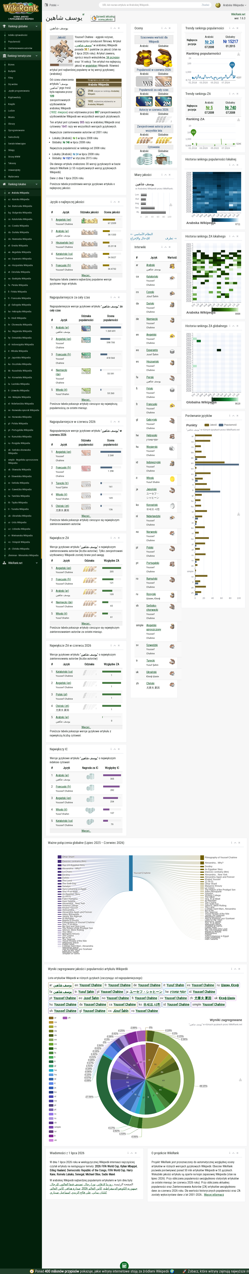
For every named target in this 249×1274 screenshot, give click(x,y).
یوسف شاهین (62, 992)
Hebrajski (151, 435)
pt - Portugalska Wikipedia (20, 430)
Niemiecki (152, 319)
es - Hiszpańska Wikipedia (20, 265)
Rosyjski (151, 594)
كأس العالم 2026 (92, 1188)
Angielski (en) (63, 219)
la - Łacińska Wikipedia (19, 384)
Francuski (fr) (63, 265)
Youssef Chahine (90, 985)
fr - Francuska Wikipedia (19, 298)
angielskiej (91, 65)
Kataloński (152, 276)
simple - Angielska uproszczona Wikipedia (23, 461)
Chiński (150, 683)
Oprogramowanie (16, 130)
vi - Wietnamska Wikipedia (20, 535)
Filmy (10, 77)
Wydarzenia (13, 176)
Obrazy (11, 123)
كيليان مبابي (99, 1192)
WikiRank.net (238, 14)
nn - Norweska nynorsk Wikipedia (23, 410)
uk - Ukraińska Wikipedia (19, 515)
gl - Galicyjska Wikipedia (19, 304)
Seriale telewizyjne (17, 143)
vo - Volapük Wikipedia (19, 542)
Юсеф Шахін (227, 998)
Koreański (152, 505)
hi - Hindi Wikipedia (17, 318)
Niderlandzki (153, 516)
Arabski (150, 265)
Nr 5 (209, 107)
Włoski (150, 478)
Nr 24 (209, 42)
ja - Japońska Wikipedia (19, 357)
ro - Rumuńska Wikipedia (20, 436)
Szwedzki (152, 645)
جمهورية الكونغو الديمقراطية (120, 1188)
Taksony (12, 163)
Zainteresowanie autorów (20, 48)
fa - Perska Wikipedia (18, 285)
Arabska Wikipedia (233, 5)
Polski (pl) (61, 694)
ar (83, 14)
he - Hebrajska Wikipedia (19, 311)
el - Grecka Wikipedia (18, 245)
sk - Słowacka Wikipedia (19, 469)
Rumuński (151, 578)
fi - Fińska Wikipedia (17, 291)
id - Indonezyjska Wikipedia (21, 344)
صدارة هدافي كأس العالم (65, 1188)
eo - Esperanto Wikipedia (20, 258)
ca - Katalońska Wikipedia (20, 219)
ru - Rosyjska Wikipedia (19, 443)
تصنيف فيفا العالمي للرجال (66, 1184)
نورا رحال (90, 1184)
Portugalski (152, 563)
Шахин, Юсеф (230, 985)
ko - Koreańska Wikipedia (20, 377)
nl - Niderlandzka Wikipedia (21, 403)
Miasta (11, 117)
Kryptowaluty (14, 97)
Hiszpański (152, 361)
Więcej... (86, 275)
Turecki (150, 660)
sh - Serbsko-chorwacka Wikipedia (19, 452)
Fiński (149, 388)
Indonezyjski (153, 462)
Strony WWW (14, 156)
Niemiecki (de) (64, 602)
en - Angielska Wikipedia (19, 252)
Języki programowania (19, 90)
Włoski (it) (61, 390)
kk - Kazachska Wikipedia (20, 370)
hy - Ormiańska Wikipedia (20, 337)
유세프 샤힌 (151, 1004)
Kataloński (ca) (64, 254)
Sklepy (11, 150)
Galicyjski (151, 419)
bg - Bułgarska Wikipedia (20, 212)
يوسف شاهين (84, 45)
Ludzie (11, 110)
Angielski (151, 334)
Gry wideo (13, 84)
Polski (53, 5)
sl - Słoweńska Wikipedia (20, 476)
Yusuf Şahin (86, 992)
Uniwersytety (14, 170)
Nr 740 (230, 107)
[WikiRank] (21, 7)
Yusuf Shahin (175, 985)
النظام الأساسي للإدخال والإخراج (141, 236)
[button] (111, 28)
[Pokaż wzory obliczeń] (124, 1266)
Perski (150, 377)
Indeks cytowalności (17, 35)
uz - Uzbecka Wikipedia (19, 529)
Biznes (11, 64)
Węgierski (151, 447)
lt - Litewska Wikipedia (18, 390)
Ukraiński (151, 672)
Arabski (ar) (62, 231)
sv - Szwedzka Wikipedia (20, 489)
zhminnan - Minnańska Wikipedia (23, 555)
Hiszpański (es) (64, 242)
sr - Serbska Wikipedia (18, 482)
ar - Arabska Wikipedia (18, 192)
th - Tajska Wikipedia (18, 502)
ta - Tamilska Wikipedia (19, 496)
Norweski (151, 532)
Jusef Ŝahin (91, 998)
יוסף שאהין (178, 992)
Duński (150, 303)
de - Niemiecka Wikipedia (20, 239)
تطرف (171, 238)
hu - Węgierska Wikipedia (20, 331)
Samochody (13, 137)
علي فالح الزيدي (81, 1192)
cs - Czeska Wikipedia (18, 225)
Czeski (150, 292)
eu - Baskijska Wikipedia (19, 278)
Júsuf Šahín (121, 1011)
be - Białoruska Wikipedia (20, 206)
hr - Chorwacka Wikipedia (20, 324)
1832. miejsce (59, 112)
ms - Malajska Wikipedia (19, 397)
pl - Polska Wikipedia (18, 423)
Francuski (151, 404)
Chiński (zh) (62, 506)
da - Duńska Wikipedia (18, 232)
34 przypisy (113, 57)
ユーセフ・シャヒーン (146, 992)
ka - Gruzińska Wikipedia (19, 364)
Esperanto (152, 350)
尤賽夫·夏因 (202, 998)
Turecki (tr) (62, 483)
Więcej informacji (214, 1194)
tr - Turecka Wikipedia (18, 509)
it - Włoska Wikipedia (18, 351)
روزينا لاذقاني (105, 1184)
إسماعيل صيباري (60, 1192)
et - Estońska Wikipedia (19, 272)
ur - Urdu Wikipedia (17, 522)
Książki (11, 104)
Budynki (12, 71)
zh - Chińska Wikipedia (18, 548)
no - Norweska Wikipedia (20, 417)
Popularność (14, 41)
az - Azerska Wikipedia (18, 199)
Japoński (151, 489)
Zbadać (205, 4)
